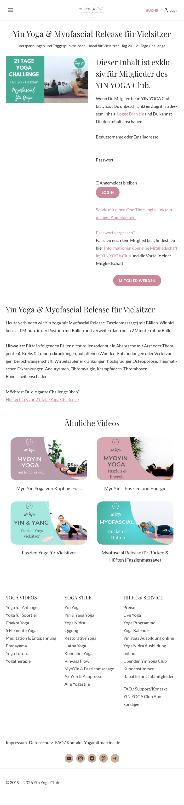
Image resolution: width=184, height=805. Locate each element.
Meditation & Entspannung (31, 638)
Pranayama (16, 645)
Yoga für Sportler (21, 615)
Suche (152, 10)
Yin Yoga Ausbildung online (148, 638)
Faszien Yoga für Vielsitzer (49, 552)
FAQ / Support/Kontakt (145, 688)
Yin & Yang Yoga (79, 615)
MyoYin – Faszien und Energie (135, 488)
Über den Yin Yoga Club (145, 661)
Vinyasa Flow (76, 661)
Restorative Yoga (80, 638)
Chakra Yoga (17, 622)
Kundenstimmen (139, 668)
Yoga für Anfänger (22, 607)
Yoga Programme (139, 622)
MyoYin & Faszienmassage (89, 668)
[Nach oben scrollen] (169, 797)
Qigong (71, 630)
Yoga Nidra (74, 622)
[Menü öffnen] (11, 10)
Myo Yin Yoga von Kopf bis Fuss (49, 488)
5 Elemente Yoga (21, 630)
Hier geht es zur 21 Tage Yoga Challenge (42, 399)
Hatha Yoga (75, 645)
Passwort (105, 159)
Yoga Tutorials (19, 653)
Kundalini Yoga (78, 653)
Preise (129, 607)
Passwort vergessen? (115, 232)
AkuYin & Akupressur (84, 676)
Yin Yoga (72, 607)
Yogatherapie (18, 661)
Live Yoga (132, 615)
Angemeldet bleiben (118, 182)
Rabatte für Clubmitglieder (148, 676)
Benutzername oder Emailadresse (127, 136)
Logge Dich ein (130, 113)
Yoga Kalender (136, 630)
